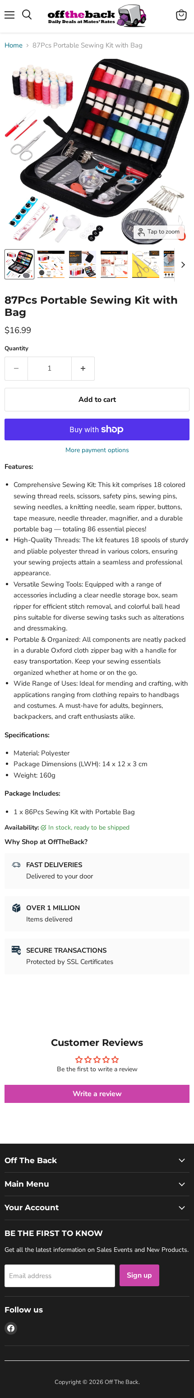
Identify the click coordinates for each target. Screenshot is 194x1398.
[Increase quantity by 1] (83, 368)
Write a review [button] (97, 1094)
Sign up (139, 1275)
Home (14, 45)
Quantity (16, 348)
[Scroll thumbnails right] (181, 265)
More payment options (97, 450)
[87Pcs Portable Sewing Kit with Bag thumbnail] (19, 264)
